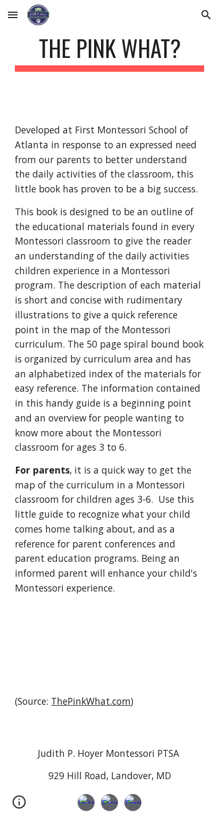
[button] (13, 14)
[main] (109, 53)
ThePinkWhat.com (91, 701)
